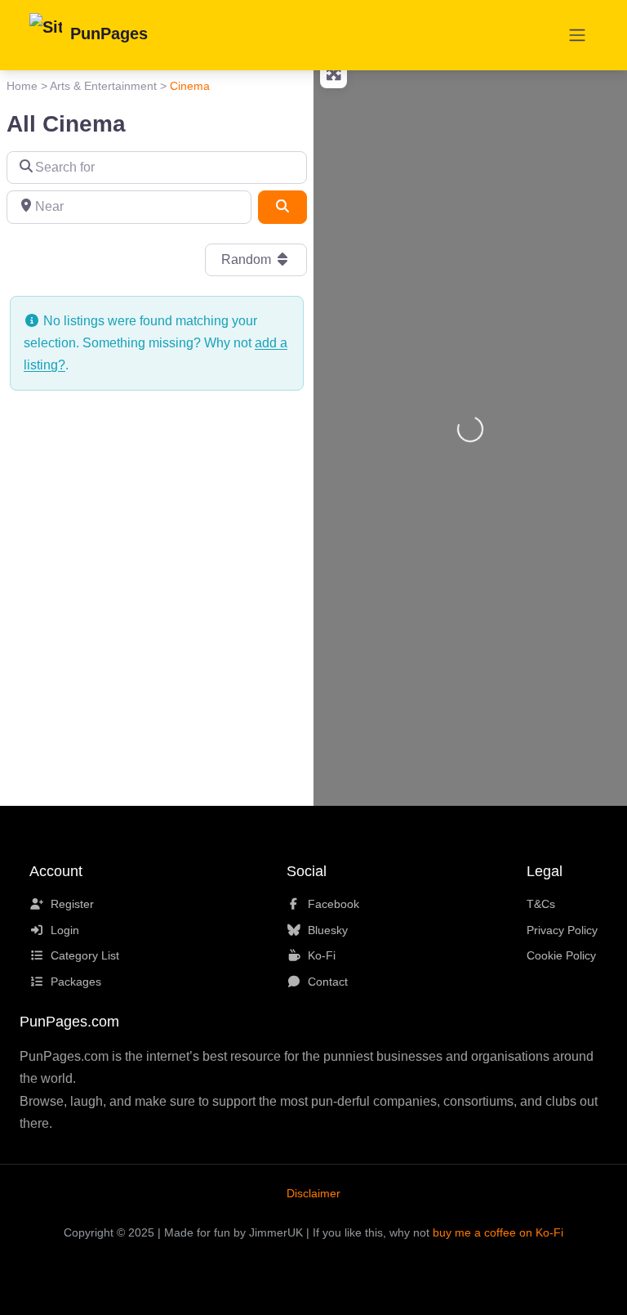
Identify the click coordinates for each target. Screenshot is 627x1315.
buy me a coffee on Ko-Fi (498, 1232)
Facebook (333, 903)
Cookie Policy (561, 955)
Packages (76, 981)
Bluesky (328, 930)
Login (65, 930)
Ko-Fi (322, 955)
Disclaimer (313, 1193)
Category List (85, 955)
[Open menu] (577, 35)
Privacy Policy (562, 930)
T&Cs (541, 903)
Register (72, 903)
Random (247, 259)
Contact (328, 981)
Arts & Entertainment (103, 85)
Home (22, 85)
